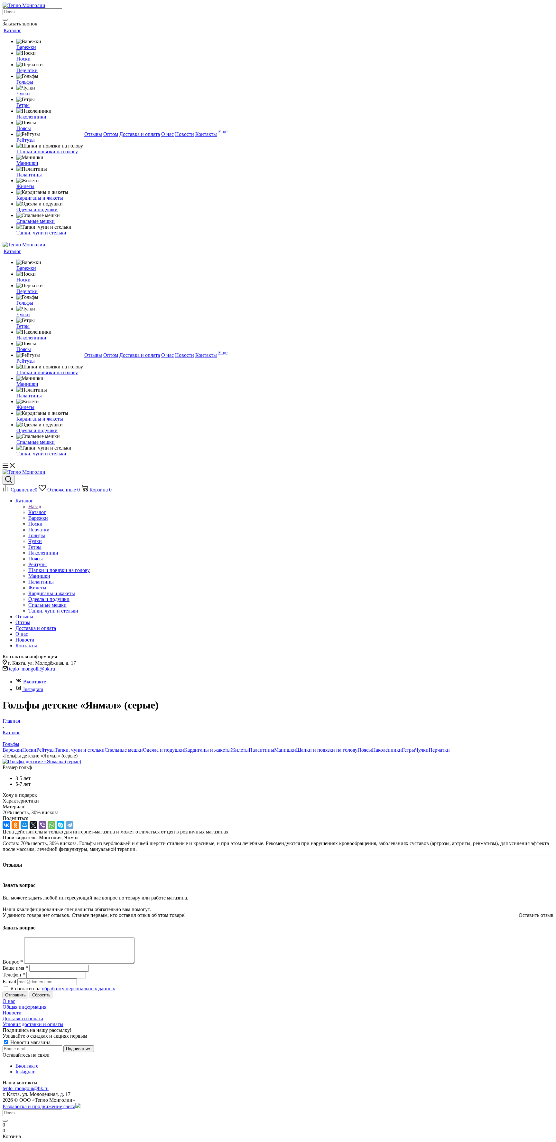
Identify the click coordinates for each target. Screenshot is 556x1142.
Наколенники (387, 750)
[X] (33, 825)
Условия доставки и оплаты (33, 1024)
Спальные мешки (124, 750)
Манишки (285, 750)
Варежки (12, 750)
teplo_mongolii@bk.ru (32, 668)
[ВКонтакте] (6, 825)
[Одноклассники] (15, 825)
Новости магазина (30, 1042)
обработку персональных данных (78, 988)
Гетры (408, 750)
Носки (29, 750)
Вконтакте (34, 681)
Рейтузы (45, 750)
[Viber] (42, 825)
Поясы (364, 750)
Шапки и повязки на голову (326, 750)
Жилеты (240, 750)
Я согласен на (62, 988)
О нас (9, 1001)
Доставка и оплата (23, 1018)
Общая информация (24, 1007)
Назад (34, 506)
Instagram (33, 689)
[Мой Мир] (24, 825)
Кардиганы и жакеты (207, 750)
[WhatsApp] (51, 825)
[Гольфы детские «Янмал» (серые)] (42, 761)
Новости (12, 1012)
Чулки (422, 750)
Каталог (37, 512)
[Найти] (5, 20)
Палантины (261, 750)
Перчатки (439, 750)
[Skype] (60, 825)
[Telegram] (69, 825)
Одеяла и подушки (163, 750)
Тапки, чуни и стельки (80, 750)
